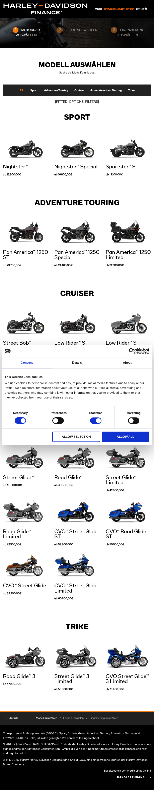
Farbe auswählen (73, 718)
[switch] (58, 421)
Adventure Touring (56, 90)
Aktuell (98, 9)
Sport (34, 90)
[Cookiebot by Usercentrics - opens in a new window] (131, 351)
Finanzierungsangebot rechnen (119, 9)
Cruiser (79, 90)
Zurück (13, 718)
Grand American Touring (106, 90)
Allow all (125, 436)
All (21, 90)
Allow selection (76, 436)
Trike (131, 90)
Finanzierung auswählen (104, 718)
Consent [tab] (27, 362)
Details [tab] (77, 362)
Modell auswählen (46, 718)
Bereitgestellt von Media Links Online (127, 770)
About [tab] (127, 362)
